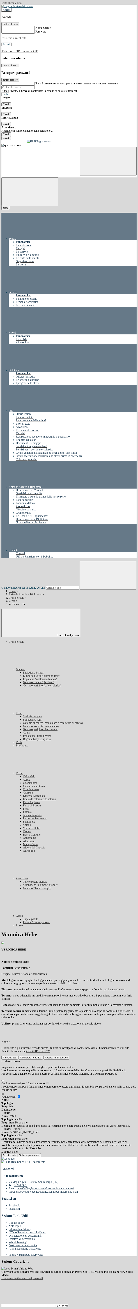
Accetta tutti (56, 1057)
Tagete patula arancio (35, 881)
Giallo (20, 915)
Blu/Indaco (22, 745)
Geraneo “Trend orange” (37, 888)
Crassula (28, 792)
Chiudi (6, 104)
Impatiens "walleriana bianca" (40, 679)
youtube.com (9, 1096)
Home (12, 591)
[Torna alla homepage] (69, 141)
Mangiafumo (30, 844)
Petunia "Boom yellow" (36, 922)
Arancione (22, 878)
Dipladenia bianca (33, 672)
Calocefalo (29, 776)
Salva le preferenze (29, 1155)
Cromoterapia (17, 597)
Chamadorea (30, 782)
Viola (19, 742)
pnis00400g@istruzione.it (45, 1188)
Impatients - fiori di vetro (37, 735)
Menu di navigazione (68, 635)
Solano (27, 824)
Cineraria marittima (34, 786)
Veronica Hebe (31, 828)
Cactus (27, 831)
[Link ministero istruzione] (17, 6)
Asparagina (29, 837)
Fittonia (27, 811)
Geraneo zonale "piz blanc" (38, 682)
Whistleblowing (18, 1242)
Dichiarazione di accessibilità (25, 1235)
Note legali (15, 1225)
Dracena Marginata (34, 795)
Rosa (19, 713)
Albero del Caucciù (34, 847)
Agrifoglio (29, 850)
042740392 (20, 1185)
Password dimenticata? (14, 38)
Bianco (20, 669)
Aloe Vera (28, 841)
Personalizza (9, 1057)
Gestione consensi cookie (23, 1245)
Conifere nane (31, 789)
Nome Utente (43, 27)
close (5, 208)
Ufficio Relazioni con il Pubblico (27, 1232)
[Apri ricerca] (108, 161)
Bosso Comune (31, 834)
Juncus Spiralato (32, 815)
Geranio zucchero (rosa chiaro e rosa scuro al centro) (53, 722)
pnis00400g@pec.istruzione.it (46, 1191)
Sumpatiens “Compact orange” (40, 884)
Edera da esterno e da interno (39, 799)
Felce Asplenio (31, 802)
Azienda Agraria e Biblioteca (25, 594)
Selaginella (29, 821)
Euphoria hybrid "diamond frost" (41, 675)
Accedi (6, 9)
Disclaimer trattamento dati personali (22, 1278)
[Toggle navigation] (29, 191)
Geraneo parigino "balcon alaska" (42, 685)
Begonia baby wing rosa (37, 739)
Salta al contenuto (11, 2)
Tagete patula (30, 919)
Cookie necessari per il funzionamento (23, 1083)
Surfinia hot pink (32, 716)
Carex (26, 779)
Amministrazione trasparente (25, 1248)
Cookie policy (17, 1222)
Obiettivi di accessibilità (22, 1238)
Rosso (19, 925)
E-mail (39, 83)
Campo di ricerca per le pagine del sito (23, 587)
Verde (12, 600)
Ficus (26, 808)
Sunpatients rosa (32, 719)
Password (40, 31)
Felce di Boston (32, 805)
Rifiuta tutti (30, 1057)
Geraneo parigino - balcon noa (40, 729)
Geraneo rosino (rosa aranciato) (41, 726)
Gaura (26, 732)
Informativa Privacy (20, 1229)
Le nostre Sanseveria (35, 818)
